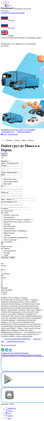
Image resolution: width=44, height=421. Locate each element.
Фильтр (4, 155)
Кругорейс (8, 184)
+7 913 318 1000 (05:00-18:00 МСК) (17, 339)
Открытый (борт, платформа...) (15, 231)
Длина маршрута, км (9, 202)
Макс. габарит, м (7, 199)
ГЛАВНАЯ (5, 13)
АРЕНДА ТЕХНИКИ (26, 130)
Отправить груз (8, 132)
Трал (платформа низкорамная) (15, 237)
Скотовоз (7, 235)
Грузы (16, 140)
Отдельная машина (11, 181)
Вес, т (3, 186)
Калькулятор (15, 13)
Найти (12, 257)
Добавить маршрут (24, 132)
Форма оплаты (6, 246)
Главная (8, 140)
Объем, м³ (5, 192)
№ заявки (5, 208)
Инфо (22, 13)
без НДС (7, 253)
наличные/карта (10, 251)
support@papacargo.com (15, 341)
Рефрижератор (9, 233)
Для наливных (9, 217)
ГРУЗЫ (15, 130)
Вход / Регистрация (10, 134)
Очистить (5, 257)
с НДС (6, 255)
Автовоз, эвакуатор (11, 215)
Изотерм (7, 224)
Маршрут (5, 161)
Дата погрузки (6, 242)
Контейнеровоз (9, 226)
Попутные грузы (10, 179)
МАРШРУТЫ (6, 130)
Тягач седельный (10, 240)
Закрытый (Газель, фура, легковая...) (17, 222)
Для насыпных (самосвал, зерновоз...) (18, 219)
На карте (4, 153)
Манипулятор (9, 228)
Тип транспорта (7, 211)
